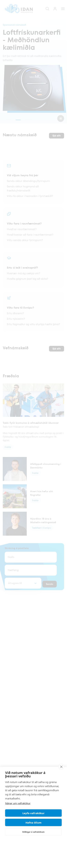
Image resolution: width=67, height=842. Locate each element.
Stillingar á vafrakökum (33, 832)
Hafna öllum (33, 822)
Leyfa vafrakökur (33, 813)
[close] (61, 767)
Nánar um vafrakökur (18, 803)
